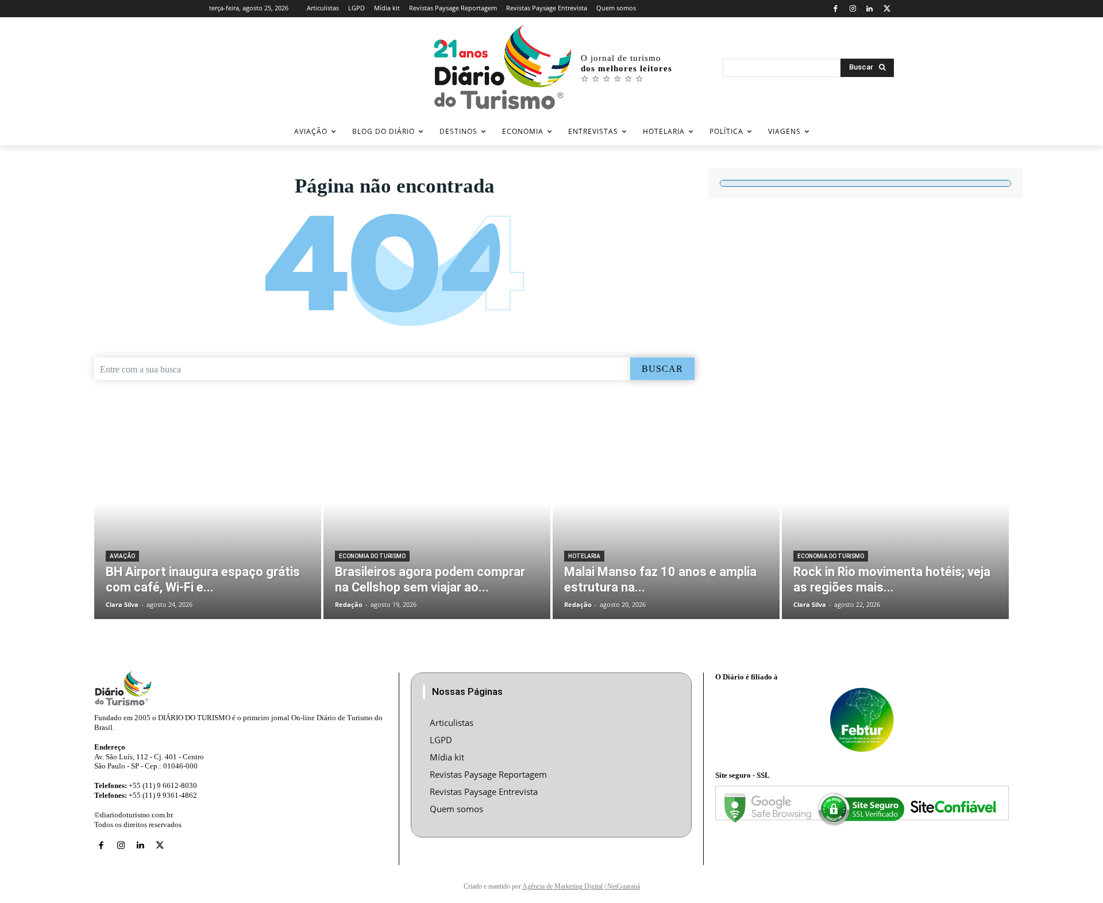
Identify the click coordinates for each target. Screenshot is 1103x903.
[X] (887, 9)
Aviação (122, 556)
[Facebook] (835, 9)
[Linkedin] (870, 9)
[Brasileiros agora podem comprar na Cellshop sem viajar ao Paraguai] (436, 522)
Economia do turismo (372, 556)
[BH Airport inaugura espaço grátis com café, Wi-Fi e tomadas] (207, 522)
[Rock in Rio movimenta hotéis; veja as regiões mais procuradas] (895, 522)
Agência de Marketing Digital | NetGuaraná (581, 886)
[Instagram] (853, 9)
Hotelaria (584, 556)
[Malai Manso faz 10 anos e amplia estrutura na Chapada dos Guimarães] (666, 522)
